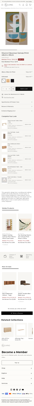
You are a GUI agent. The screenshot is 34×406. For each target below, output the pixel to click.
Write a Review (20, 313)
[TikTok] (20, 390)
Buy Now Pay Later (9, 97)
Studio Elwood (5, 57)
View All (28, 72)
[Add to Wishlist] (13, 89)
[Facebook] (14, 390)
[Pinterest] (17, 390)
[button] (2, 5)
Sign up (17, 362)
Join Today (29, 1)
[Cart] (30, 5)
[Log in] (23, 5)
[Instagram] (11, 390)
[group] (10, 256)
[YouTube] (23, 390)
